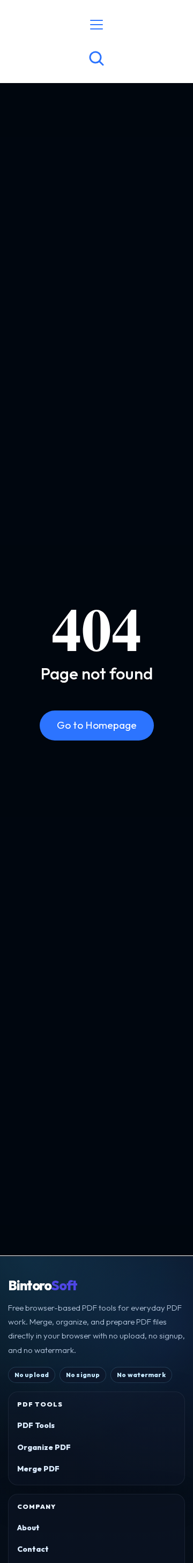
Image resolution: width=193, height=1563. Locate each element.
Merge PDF (38, 1469)
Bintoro (42, 1285)
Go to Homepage (97, 725)
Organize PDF (44, 1447)
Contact (33, 1549)
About (28, 1527)
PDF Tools (36, 1425)
